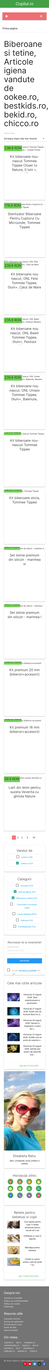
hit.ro (18, 1348)
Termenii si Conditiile (13, 1298)
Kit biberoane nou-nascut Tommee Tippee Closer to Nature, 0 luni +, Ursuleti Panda (24, 165)
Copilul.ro (24, 3)
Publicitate (8, 1306)
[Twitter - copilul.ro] (34, 1364)
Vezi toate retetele (28, 1276)
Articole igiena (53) (27, 892)
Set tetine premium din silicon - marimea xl (25, 559)
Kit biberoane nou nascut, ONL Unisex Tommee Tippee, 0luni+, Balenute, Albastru (24, 394)
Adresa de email (13, 947)
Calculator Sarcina (12, 1319)
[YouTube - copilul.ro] (29, 1364)
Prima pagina (9, 28)
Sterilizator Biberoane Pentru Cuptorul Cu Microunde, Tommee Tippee (24, 220)
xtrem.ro (33, 1351)
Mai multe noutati (29, 1066)
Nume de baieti (11, 1330)
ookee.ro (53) (27, 863)
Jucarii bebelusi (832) (27, 914)
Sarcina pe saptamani (13, 1321)
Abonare (24, 961)
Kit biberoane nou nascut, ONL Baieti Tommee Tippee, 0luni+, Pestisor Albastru (24, 337)
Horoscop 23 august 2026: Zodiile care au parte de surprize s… (32, 1037)
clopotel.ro (8, 1342)
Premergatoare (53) (27, 926)
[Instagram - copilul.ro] (39, 1364)
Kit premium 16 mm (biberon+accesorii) (24, 729)
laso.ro (36, 1345)
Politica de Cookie (12, 1304)
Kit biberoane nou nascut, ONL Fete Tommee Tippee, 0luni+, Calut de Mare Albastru (24, 283)
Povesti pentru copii (13, 1324)
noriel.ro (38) (27, 857)
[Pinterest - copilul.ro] (25, 1364)
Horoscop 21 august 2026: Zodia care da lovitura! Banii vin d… (32, 1011)
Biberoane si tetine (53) (26, 898)
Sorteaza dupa (9, 133)
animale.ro (8, 1348)
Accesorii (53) (27, 885)
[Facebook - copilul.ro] (44, 1364)
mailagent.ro (29, 1342)
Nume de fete (10, 1327)
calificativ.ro (9, 1351)
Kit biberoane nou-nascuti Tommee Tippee (24, 445)
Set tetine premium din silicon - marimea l (24, 615)
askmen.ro (22, 1351)
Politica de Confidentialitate (16, 1301)
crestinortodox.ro (11, 1345)
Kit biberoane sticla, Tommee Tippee (24, 500)
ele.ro (18, 1342)
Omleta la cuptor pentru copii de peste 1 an (32, 1262)
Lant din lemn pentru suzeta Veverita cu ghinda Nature (25, 792)
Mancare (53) (27, 920)
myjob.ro (26, 1345)
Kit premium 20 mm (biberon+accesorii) (24, 672)
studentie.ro (28, 1348)
